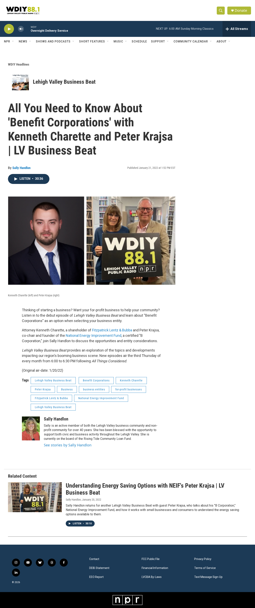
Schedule (139, 41)
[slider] (27, 29)
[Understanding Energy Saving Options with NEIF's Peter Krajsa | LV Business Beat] (35, 497)
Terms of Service (205, 568)
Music (118, 41)
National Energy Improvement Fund (93, 335)
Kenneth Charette (131, 380)
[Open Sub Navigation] (13, 41)
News (23, 41)
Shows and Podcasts (53, 41)
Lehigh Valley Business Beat (64, 82)
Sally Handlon (21, 168)
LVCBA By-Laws (152, 577)
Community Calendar (191, 41)
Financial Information (155, 568)
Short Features (92, 41)
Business (67, 389)
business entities (94, 389)
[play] (9, 29)
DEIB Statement (99, 568)
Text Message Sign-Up (208, 577)
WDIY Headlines (18, 64)
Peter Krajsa (43, 389)
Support (158, 41)
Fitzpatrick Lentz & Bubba (112, 330)
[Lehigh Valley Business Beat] (20, 81)
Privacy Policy (202, 559)
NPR (7, 41)
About (222, 41)
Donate (241, 10)
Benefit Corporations (96, 380)
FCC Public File (151, 559)
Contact (94, 559)
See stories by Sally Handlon (67, 445)
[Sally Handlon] (31, 428)
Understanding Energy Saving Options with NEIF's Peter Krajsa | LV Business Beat (145, 489)
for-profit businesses (128, 389)
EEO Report (96, 577)
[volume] (21, 29)
